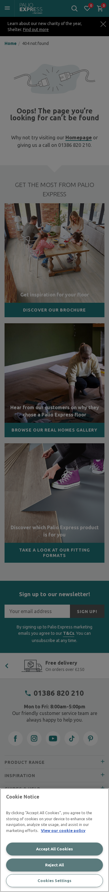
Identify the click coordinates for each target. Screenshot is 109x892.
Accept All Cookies (54, 849)
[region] (54, 840)
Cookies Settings (54, 880)
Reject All (54, 865)
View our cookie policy (63, 830)
